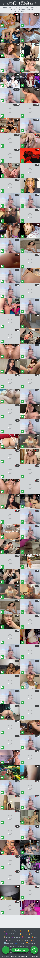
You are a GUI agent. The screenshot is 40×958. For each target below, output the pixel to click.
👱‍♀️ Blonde (6, 937)
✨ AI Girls (33, 946)
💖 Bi (32, 940)
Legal (36, 956)
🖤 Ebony (14, 931)
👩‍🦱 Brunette (16, 937)
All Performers (30, 956)
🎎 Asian (6, 931)
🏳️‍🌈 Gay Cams (19, 943)
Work (18, 956)
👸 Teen (31, 934)
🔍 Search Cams (31, 952)
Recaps (23, 956)
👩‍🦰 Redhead (26, 937)
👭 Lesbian (25, 940)
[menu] (6, 950)
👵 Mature (23, 934)
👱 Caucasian (32, 931)
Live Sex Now (20, 950)
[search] (34, 950)
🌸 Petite (9, 940)
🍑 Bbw (34, 937)
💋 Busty (17, 940)
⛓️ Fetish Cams (22, 946)
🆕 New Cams (8, 943)
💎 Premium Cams (10, 946)
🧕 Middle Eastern (12, 934)
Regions (13, 956)
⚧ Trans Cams (31, 943)
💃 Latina (23, 931)
